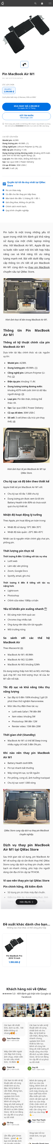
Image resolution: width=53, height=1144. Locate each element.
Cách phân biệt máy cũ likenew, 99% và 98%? (19, 97)
